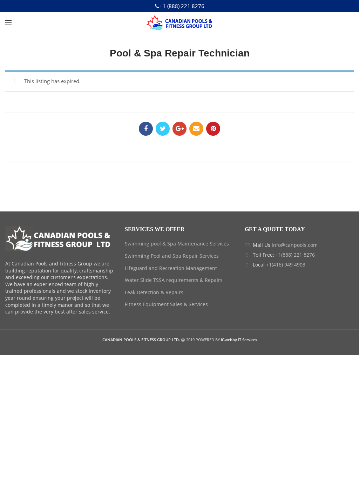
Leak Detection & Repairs (154, 292)
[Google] (179, 129)
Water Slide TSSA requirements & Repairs (174, 280)
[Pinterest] (213, 129)
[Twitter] (163, 129)
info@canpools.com (295, 245)
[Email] (196, 129)
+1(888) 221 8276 (295, 254)
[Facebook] (146, 129)
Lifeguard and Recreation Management (171, 268)
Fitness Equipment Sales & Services (166, 304)
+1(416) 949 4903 (285, 264)
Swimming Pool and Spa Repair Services (172, 255)
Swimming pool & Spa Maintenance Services (177, 243)
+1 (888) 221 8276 (182, 5)
